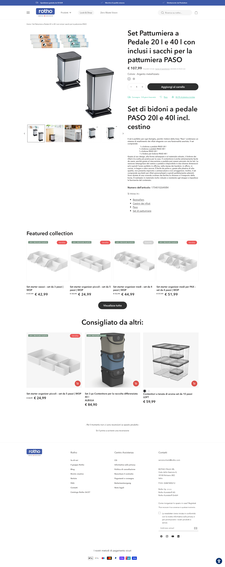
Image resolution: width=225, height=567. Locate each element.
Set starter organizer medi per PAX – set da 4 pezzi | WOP (176, 288)
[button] (31, 12)
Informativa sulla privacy (124, 464)
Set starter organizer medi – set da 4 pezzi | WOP (132, 288)
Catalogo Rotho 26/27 (80, 492)
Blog (73, 469)
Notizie (74, 478)
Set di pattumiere (142, 211)
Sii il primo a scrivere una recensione (112, 430)
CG (115, 460)
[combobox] (175, 12)
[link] (196, 13)
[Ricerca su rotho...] (162, 13)
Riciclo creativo (77, 473)
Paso (135, 207)
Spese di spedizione (162, 69)
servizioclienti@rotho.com (169, 460)
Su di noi (74, 460)
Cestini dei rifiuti (141, 203)
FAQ (72, 483)
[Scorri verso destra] (123, 133)
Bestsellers (138, 199)
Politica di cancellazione (124, 469)
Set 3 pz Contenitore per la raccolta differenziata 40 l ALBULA (111, 397)
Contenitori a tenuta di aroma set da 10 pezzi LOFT (167, 395)
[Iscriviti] (195, 528)
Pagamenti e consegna (124, 478)
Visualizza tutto (112, 305)
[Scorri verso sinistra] (24, 133)
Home (29, 24)
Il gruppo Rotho (77, 464)
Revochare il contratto (123, 473)
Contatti (74, 487)
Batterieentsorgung (122, 483)
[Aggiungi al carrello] (78, 383)
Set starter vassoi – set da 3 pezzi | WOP (45, 288)
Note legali (119, 487)
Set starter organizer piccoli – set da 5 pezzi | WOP (90, 288)
